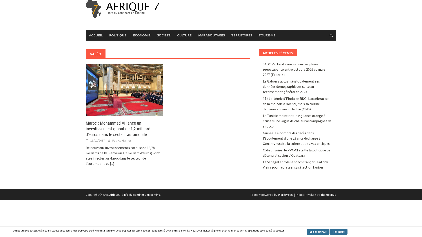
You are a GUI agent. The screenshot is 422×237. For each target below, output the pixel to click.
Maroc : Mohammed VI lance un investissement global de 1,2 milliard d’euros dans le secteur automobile (118, 128)
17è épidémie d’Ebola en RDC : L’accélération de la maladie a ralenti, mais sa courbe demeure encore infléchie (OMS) (296, 103)
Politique (117, 35)
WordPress (285, 195)
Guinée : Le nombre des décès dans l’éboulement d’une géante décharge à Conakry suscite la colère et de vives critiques (296, 138)
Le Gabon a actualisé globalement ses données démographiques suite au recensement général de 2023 (291, 86)
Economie (142, 35)
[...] (112, 163)
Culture (184, 35)
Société (164, 35)
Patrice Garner (121, 140)
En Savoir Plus (318, 231)
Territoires (241, 35)
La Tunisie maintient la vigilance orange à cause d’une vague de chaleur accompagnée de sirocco (297, 120)
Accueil (96, 35)
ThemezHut (328, 195)
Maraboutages (211, 35)
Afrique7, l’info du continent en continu (134, 195)
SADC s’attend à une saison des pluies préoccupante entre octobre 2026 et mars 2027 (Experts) (294, 69)
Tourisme (267, 35)
